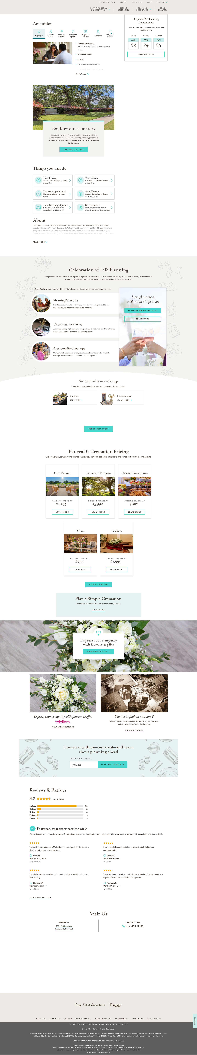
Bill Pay (123, 2)
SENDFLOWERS (163, 9)
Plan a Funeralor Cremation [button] (98, 9)
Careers (68, 1019)
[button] (161, 2)
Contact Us (137, 2)
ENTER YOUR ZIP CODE (81, 759)
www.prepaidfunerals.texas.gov (98, 1052)
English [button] (161, 2)
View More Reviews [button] (40, 897)
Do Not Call (138, 1019)
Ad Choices (155, 1019)
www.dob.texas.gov (137, 1047)
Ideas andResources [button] (142, 9)
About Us (40, 1019)
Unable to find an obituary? (134, 716)
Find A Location (107, 2)
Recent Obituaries (123, 9)
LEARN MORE (98, 610)
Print (149, 2)
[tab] (39, 34)
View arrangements (63, 727)
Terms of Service (103, 1019)
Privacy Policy (83, 1019)
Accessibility (122, 1019)
